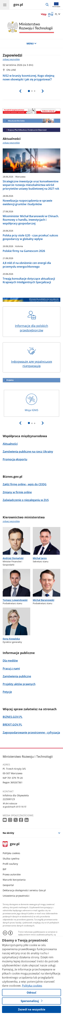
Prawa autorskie (12, 874)
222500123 (9, 799)
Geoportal (8, 885)
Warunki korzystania (14, 879)
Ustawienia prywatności (16, 895)
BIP (4, 869)
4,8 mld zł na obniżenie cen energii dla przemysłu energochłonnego (27, 264)
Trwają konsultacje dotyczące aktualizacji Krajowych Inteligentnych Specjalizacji (29, 280)
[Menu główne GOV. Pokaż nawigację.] (4, 4)
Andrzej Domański (13, 558)
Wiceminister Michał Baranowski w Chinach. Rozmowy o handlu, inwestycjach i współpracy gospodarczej (31, 219)
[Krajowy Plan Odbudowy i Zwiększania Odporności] (31, 130)
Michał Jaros (40, 558)
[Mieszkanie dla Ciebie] (31, 121)
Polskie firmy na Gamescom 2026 (24, 251)
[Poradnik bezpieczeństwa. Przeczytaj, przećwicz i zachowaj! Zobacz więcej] (31, 111)
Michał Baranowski (43, 600)
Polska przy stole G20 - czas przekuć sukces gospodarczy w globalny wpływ (30, 237)
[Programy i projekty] (31, 380)
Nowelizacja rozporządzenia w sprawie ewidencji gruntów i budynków (27, 202)
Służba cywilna (11, 858)
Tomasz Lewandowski (15, 600)
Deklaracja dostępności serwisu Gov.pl (24, 890)
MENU (30, 43)
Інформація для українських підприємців (31, 363)
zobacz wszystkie (11, 59)
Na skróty (8, 832)
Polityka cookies (11, 853)
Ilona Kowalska (11, 638)
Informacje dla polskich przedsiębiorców (31, 328)
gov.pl (14, 844)
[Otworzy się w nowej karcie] (5, 820)
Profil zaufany (10, 863)
